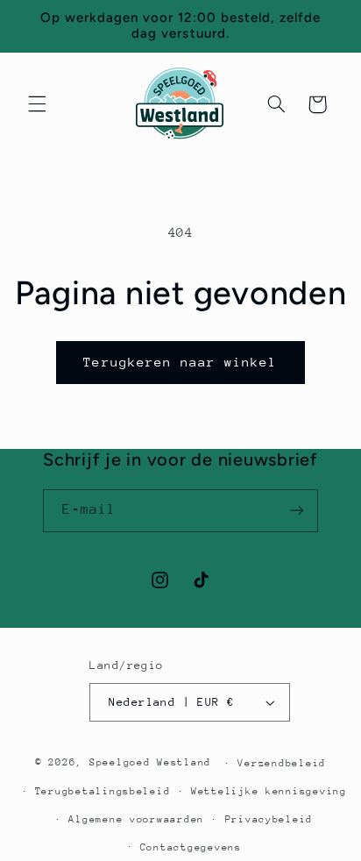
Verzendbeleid (281, 763)
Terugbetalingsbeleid (103, 791)
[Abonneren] (297, 510)
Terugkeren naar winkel (180, 361)
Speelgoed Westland (150, 762)
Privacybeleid (269, 819)
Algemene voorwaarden (136, 819)
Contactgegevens (191, 847)
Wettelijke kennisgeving (269, 791)
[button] (37, 104)
